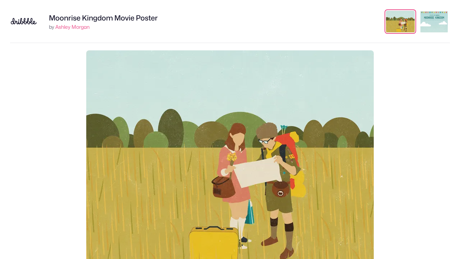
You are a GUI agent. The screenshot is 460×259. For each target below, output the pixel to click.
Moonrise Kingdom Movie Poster (103, 18)
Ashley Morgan (72, 27)
